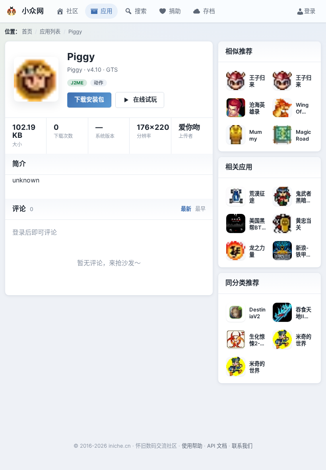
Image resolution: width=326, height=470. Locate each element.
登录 (309, 11)
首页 (27, 31)
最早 (200, 209)
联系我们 (242, 446)
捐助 (175, 11)
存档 (209, 11)
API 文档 (217, 446)
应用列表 (50, 31)
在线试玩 (145, 99)
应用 (107, 11)
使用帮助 (192, 446)
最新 (186, 209)
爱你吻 (189, 127)
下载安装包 (89, 99)
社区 (72, 11)
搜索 (141, 11)
